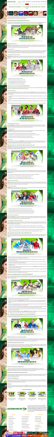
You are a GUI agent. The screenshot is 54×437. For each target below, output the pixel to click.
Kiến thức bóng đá (44, 1)
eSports (43, 52)
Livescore (23, 1)
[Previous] (7, 397)
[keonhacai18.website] (11, 1)
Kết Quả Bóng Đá (28, 1)
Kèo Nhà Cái (20, 1)
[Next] (46, 397)
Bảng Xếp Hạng (38, 1)
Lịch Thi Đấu (33, 1)
